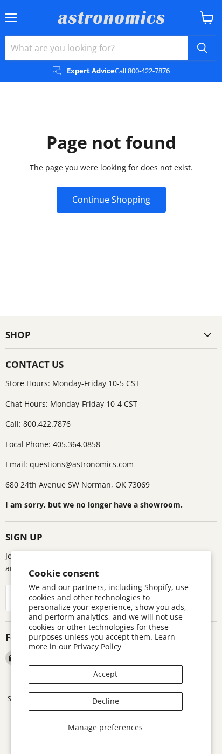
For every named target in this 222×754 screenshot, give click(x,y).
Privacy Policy (97, 646)
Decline (105, 701)
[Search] (202, 48)
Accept (105, 674)
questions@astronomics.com (82, 464)
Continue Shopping (111, 199)
